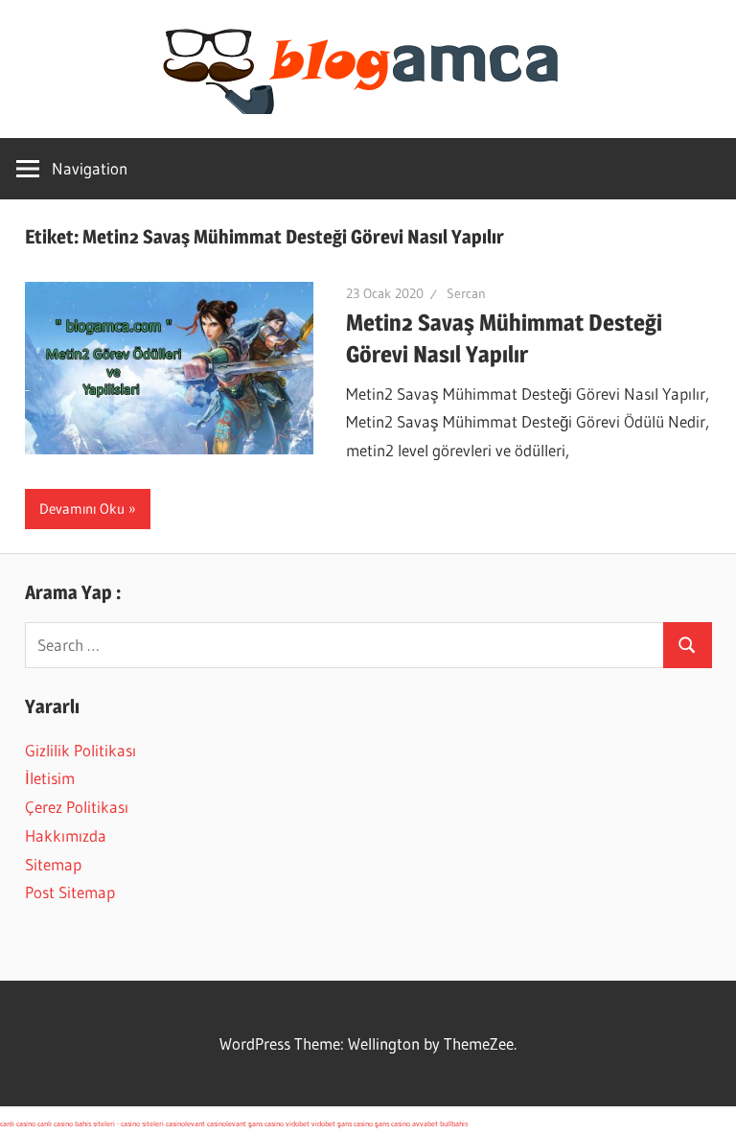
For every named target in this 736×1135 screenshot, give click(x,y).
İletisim (50, 778)
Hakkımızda (65, 835)
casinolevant (185, 1123)
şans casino (266, 1123)
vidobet (298, 1123)
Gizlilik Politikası (80, 750)
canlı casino (17, 1123)
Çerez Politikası (76, 807)
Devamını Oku (82, 508)
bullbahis (454, 1123)
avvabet (425, 1123)
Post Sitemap (70, 892)
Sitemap (53, 864)
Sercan (466, 293)
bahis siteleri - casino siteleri (119, 1123)
